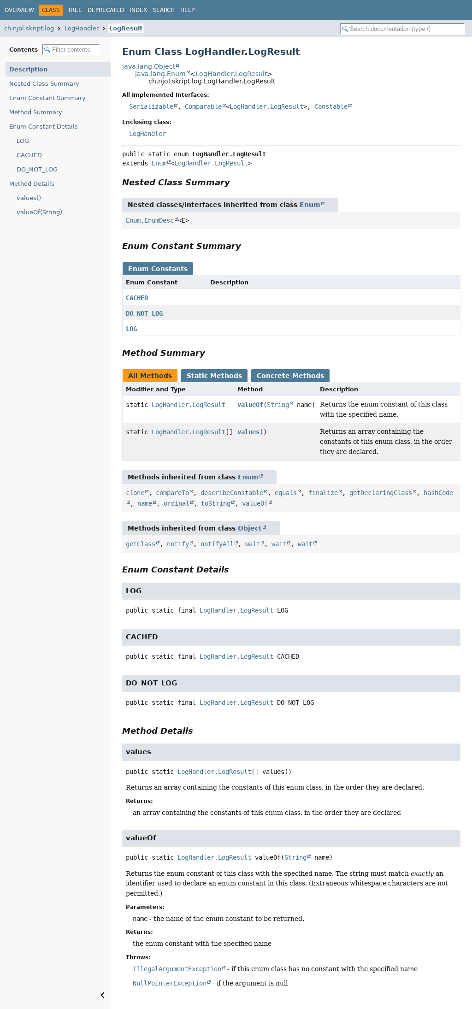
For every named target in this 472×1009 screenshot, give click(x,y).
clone (135, 492)
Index (138, 10)
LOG (23, 140)
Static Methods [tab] (214, 375)
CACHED (29, 155)
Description (28, 69)
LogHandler (82, 28)
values (248, 432)
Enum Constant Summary (47, 97)
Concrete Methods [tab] (290, 375)
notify (178, 544)
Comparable (203, 106)
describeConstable (232, 492)
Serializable (151, 106)
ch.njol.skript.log (29, 28)
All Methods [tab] (150, 375)
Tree (75, 10)
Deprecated (106, 10)
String (278, 404)
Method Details (31, 183)
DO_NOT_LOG (37, 169)
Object (250, 528)
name (144, 503)
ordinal (176, 503)
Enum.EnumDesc (150, 220)
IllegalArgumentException (177, 969)
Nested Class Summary (44, 83)
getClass (140, 544)
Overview (19, 10)
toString (215, 503)
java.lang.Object (148, 66)
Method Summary (35, 112)
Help (187, 10)
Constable (331, 106)
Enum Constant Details (43, 126)
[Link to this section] (236, 182)
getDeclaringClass (380, 492)
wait (252, 544)
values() (29, 198)
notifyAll (217, 544)
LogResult (125, 28)
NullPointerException (169, 983)
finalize (323, 492)
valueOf (250, 404)
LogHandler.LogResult (231, 73)
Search (164, 10)
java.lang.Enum (160, 73)
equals (286, 492)
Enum (159, 163)
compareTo (172, 492)
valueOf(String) (39, 212)
